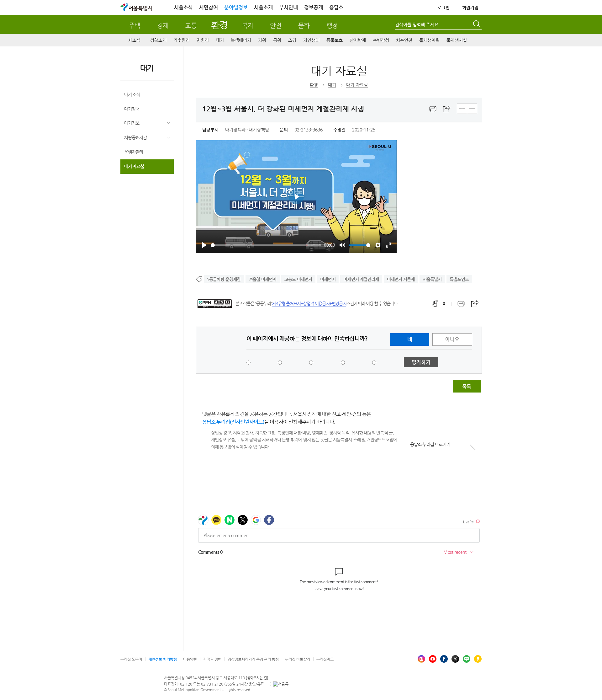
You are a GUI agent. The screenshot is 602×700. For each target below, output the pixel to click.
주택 (134, 25)
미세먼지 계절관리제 (361, 279)
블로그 (466, 659)
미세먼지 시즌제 (401, 279)
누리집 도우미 (131, 659)
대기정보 (131, 123)
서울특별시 (432, 279)
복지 (247, 25)
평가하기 (421, 362)
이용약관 (190, 659)
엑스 (455, 659)
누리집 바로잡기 (297, 659)
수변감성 (381, 40)
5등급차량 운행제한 (224, 279)
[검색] (477, 24)
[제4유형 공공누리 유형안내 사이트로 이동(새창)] (215, 303)
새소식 (134, 40)
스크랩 (447, 109)
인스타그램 (421, 659)
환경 (219, 24)
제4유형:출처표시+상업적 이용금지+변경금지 (309, 303)
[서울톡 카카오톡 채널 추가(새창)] (280, 684)
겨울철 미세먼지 (263, 279)
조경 (292, 40)
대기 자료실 (134, 166)
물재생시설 (456, 40)
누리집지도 (325, 659)
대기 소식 (132, 94)
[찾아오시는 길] (257, 678)
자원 (262, 40)
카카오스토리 (478, 659)
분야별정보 (236, 7)
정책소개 (158, 40)
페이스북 (444, 659)
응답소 (336, 7)
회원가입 (470, 7)
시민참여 (208, 7)
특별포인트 (459, 279)
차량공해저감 (135, 137)
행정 (332, 25)
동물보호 (334, 40)
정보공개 (313, 7)
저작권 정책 (212, 659)
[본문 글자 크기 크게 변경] (462, 109)
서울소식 (183, 7)
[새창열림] (433, 109)
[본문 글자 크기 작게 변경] (472, 109)
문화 (303, 25)
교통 (191, 25)
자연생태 (311, 40)
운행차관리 (133, 151)
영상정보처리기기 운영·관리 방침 (253, 659)
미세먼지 (327, 279)
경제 (162, 25)
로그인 (443, 7)
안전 (275, 25)
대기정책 (131, 108)
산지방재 (358, 40)
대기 (220, 40)
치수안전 (404, 40)
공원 (277, 40)
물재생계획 (429, 40)
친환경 (203, 40)
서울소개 (263, 7)
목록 (466, 386)
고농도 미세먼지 (298, 279)
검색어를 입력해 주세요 (416, 24)
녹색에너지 (241, 40)
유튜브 (432, 659)
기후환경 (181, 40)
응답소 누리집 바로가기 (430, 444)
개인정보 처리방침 (162, 659)
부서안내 (288, 7)
